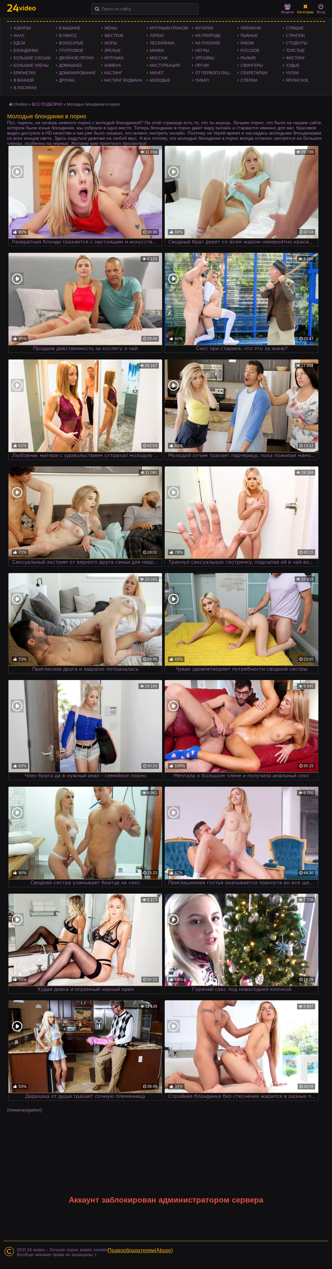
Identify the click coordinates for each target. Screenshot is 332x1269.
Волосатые (71, 43)
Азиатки (22, 28)
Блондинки (26, 50)
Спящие (295, 28)
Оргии (202, 65)
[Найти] (97, 9)
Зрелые (112, 50)
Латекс (157, 35)
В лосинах (25, 88)
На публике (207, 43)
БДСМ (19, 43)
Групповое (71, 50)
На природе (208, 35)
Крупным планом (169, 28)
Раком (247, 43)
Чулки (292, 73)
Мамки (157, 50)
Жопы (110, 43)
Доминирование (77, 73)
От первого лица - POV (216, 73)
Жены (110, 28)
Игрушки (114, 58)
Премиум (251, 28)
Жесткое (114, 35)
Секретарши (254, 73)
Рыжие (248, 58)
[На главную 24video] (21, 8)
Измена (112, 65)
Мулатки (204, 28)
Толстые (295, 50)
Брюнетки (25, 73)
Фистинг (295, 58)
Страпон (295, 35)
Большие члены (31, 65)
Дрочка (67, 80)
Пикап (202, 80)
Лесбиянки (162, 43)
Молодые (160, 80)
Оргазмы (204, 58)
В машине (69, 28)
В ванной (24, 80)
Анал (19, 35)
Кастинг (113, 73)
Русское (250, 50)
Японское (297, 80)
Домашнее (70, 65)
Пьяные (249, 35)
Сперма (249, 80)
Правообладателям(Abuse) (140, 1250)
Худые (293, 65)
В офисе (68, 35)
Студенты (296, 43)
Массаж (159, 58)
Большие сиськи (32, 58)
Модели (287, 12)
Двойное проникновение (80, 58)
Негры (202, 50)
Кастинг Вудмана (123, 80)
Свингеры (252, 65)
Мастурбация (165, 65)
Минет (157, 73)
